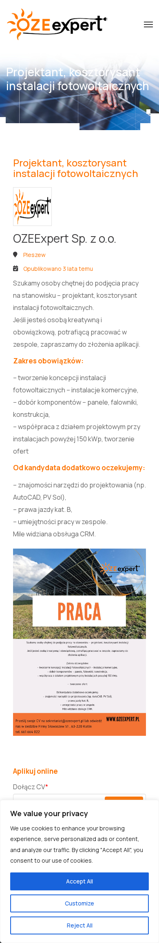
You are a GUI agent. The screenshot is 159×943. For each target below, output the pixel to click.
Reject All (80, 925)
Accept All (79, 881)
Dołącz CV (30, 786)
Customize (79, 903)
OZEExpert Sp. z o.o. (65, 238)
